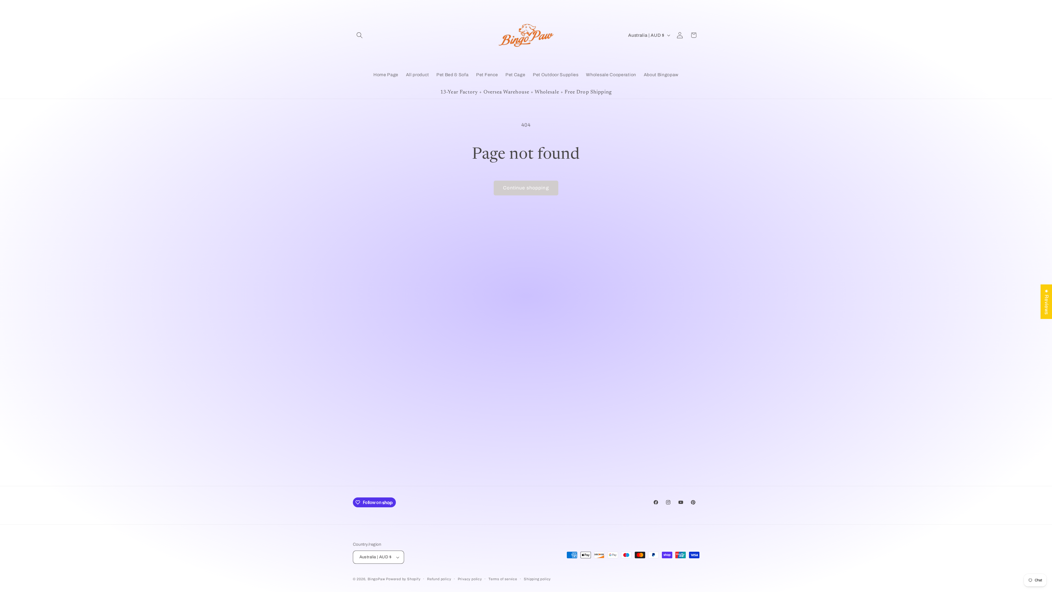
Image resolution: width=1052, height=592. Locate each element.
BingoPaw (376, 579)
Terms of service (502, 579)
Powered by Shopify (403, 579)
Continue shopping (526, 187)
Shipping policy (537, 579)
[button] (360, 35)
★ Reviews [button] (1046, 302)
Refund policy (439, 579)
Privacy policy (470, 579)
